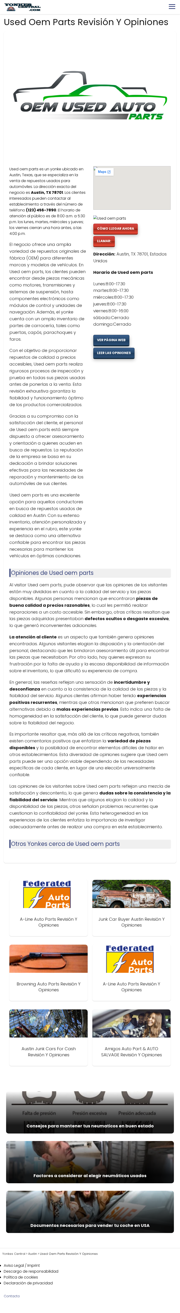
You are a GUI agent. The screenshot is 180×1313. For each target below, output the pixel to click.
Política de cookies (21, 1277)
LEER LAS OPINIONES (114, 353)
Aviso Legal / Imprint (22, 1265)
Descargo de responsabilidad (31, 1271)
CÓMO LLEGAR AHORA (115, 228)
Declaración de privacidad (28, 1283)
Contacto (12, 1296)
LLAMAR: (104, 241)
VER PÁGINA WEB (111, 340)
